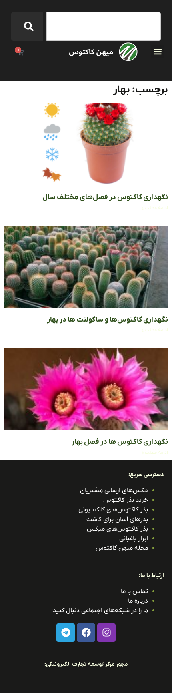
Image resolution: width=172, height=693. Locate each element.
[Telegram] (65, 632)
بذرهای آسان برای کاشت (117, 519)
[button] (157, 51)
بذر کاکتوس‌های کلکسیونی (113, 510)
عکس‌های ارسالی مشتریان (114, 491)
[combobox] (103, 26)
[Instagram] (106, 632)
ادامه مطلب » (155, 208)
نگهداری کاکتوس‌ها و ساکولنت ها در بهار (107, 319)
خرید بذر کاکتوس (125, 500)
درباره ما (138, 601)
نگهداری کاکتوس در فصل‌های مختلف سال (105, 197)
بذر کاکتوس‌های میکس (117, 529)
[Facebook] (86, 632)
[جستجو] (27, 26)
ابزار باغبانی (133, 539)
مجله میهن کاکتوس (122, 548)
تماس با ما (134, 591)
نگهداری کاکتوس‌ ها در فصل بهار (120, 442)
